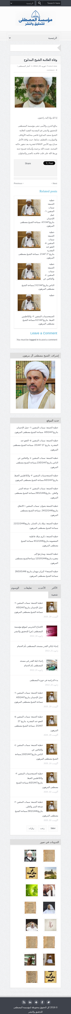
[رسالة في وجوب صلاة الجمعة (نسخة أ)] (49, 856)
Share (28, 163)
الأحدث (42, 588)
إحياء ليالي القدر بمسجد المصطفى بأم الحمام (37, 646)
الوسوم (15, 588)
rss (23, 1002)
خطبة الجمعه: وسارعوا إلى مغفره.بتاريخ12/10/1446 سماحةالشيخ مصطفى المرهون (36, 558)
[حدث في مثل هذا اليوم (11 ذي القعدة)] (50, 977)
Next (54, 183)
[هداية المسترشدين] (32, 942)
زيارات (31, 828)
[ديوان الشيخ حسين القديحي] (30, 907)
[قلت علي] (50, 925)
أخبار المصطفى (24, 66)
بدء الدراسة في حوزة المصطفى (44, 680)
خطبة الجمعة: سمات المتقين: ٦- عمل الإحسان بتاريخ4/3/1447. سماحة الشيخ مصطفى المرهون (28, 607)
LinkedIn (29, 1002)
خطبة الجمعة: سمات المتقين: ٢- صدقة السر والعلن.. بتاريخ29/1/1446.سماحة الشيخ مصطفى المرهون (36, 493)
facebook (42, 1002)
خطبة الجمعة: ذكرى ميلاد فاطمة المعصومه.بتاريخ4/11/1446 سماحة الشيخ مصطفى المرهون (39, 541)
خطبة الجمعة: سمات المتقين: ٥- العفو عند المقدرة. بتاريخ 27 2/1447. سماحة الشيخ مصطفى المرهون (35, 445)
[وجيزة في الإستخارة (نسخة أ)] (32, 977)
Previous (19, 183)
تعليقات (28, 588)
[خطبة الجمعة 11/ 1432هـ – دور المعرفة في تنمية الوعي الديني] (30, 959)
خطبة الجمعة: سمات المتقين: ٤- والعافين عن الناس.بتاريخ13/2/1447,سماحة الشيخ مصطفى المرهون (37, 462)
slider (53, 828)
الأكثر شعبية (54, 591)
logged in (34, 339)
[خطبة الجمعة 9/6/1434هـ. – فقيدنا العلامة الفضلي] (30, 856)
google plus (36, 1002)
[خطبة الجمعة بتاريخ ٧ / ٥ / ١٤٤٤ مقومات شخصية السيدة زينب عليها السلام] (49, 959)
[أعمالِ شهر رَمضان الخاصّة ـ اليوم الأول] (32, 890)
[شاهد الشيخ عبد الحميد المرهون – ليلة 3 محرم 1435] (49, 890)
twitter (48, 1002)
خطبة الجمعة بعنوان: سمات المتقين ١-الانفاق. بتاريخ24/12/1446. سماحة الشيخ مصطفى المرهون (37, 510)
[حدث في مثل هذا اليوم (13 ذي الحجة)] (32, 873)
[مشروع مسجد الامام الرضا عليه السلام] (50, 873)
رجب (42, 828)
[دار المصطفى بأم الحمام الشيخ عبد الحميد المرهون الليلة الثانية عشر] (32, 925)
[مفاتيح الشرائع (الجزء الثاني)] (49, 942)
